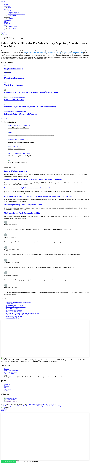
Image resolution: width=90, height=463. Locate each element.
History (10, 7)
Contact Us (7, 30)
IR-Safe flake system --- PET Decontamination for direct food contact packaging (31, 135)
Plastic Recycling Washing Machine (15, 307)
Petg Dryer (59, 406)
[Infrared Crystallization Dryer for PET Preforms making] (5, 104)
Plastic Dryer (4, 406)
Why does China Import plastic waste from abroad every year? (27, 188)
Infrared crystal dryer (13, 12)
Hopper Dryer (9, 303)
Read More (7, 72)
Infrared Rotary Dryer (38, 406)
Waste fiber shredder (13, 85)
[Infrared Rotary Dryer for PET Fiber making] (18, 139)
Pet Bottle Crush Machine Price (14, 305)
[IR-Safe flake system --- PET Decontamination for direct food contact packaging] (10, 132)
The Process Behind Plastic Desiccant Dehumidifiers (22, 213)
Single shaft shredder (13, 69)
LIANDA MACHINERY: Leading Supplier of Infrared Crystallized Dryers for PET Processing (38, 196)
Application (7, 20)
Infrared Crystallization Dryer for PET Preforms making (30, 107)
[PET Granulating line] (14, 97)
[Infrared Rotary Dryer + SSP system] (15, 111)
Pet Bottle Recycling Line (24, 406)
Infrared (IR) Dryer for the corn (15, 171)
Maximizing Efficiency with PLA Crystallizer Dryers (23, 205)
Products (6, 9)
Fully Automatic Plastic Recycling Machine (18, 315)
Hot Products (31, 404)
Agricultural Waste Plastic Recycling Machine (18, 302)
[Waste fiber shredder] (5, 82)
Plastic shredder (12, 15)
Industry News (12, 28)
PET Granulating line (14, 99)
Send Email (4, 409)
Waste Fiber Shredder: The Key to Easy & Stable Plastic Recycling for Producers (33, 179)
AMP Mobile (45, 404)
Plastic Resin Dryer (50, 406)
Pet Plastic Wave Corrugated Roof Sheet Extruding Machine (22, 313)
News (5, 25)
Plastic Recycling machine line (16, 14)
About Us (7, 6)
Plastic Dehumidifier (77, 52)
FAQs (6, 22)
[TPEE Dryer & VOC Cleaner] (15, 146)
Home (6, 4)
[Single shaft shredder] (5, 65)
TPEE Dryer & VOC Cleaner (16, 149)
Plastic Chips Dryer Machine (14, 311)
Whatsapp (3, 410)
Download (7, 23)
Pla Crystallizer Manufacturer (14, 310)
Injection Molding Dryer (12, 318)
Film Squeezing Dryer (65, 52)
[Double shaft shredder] (5, 75)
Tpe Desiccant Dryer (52, 52)
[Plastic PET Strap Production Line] (9, 160)
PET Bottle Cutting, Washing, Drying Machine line (22, 156)
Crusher (10, 11)
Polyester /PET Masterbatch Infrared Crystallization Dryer (31, 92)
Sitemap (38, 404)
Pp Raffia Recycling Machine (14, 316)
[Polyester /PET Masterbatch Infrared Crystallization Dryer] (5, 90)
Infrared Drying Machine (12, 308)
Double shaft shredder (14, 78)
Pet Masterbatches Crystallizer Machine (35, 52)
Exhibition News (12, 26)
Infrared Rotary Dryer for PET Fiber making (21, 142)
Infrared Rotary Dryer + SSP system (20, 114)
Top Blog (10, 18)
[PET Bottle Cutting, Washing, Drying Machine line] (19, 153)
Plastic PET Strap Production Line (18, 162)
